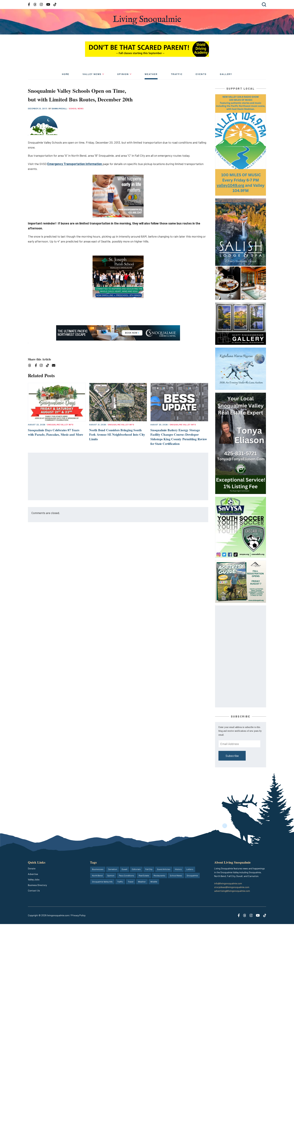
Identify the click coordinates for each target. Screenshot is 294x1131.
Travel (130, 881)
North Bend (97, 875)
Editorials (136, 869)
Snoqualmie (192, 875)
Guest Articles (163, 869)
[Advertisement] (118, 476)
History (178, 869)
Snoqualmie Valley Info (60, 424)
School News (76, 108)
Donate (31, 868)
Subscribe (232, 756)
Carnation (112, 869)
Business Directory (37, 885)
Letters (189, 869)
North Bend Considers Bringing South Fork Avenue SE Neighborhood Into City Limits (117, 434)
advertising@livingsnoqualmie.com (232, 890)
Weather (151, 74)
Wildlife (153, 881)
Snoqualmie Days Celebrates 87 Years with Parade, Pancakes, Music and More (55, 432)
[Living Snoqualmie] (147, 19)
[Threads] (31, 365)
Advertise (33, 874)
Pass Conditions (126, 875)
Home (65, 74)
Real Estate (144, 875)
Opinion (123, 74)
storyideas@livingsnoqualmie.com (231, 887)
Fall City (148, 869)
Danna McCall (60, 108)
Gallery (226, 74)
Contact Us (34, 890)
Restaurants (159, 875)
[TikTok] (48, 365)
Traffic (177, 74)
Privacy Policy (78, 915)
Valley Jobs (33, 879)
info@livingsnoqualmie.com (228, 883)
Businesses (97, 869)
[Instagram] (42, 365)
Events (201, 74)
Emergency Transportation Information (75, 164)
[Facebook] (36, 365)
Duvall (124, 869)
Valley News (92, 74)
